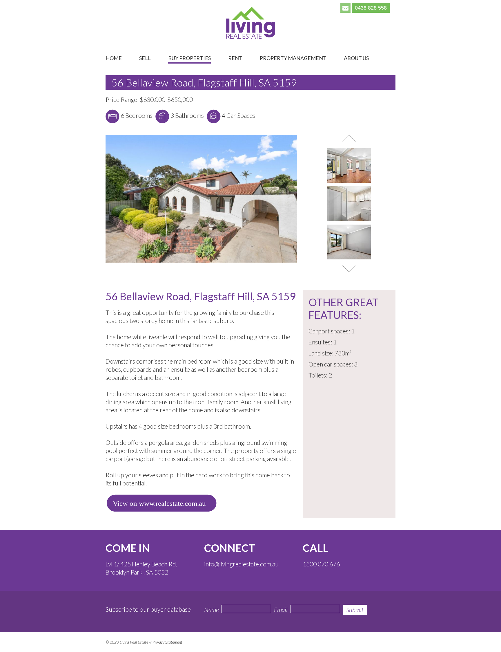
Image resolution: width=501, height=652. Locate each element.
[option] (349, 167)
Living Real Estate (250, 23)
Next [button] (349, 269)
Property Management (293, 58)
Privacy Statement (167, 642)
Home (114, 58)
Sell (145, 58)
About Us (356, 58)
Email (281, 609)
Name (211, 609)
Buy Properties (189, 58)
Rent (235, 58)
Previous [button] (349, 138)
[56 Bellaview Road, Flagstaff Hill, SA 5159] (201, 261)
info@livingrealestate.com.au (241, 564)
